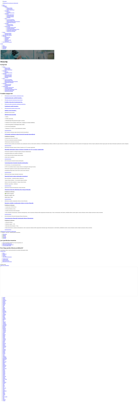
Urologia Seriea (7, 26)
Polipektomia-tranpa (10, 15)
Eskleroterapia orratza (10, 12)
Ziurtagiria (6, 39)
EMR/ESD (7, 13)
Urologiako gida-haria (10, 28)
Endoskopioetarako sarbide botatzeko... (13, 97)
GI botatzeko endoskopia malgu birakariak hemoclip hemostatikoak (20, 134)
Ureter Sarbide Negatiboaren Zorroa (13, 29)
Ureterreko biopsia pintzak (11, 27)
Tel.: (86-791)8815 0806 (7, 245)
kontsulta (6, 130)
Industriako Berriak (8, 34)
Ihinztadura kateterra (10, 16)
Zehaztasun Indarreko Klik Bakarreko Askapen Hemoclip (18, 189)
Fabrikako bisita (7, 37)
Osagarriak (6, 23)
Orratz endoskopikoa (10, 14)
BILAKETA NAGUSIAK (7, 261)
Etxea (4, 45)
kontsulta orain (2, 251)
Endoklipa (8, 17)
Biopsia (6, 6)
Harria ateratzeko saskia (11, 20)
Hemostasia (7, 10)
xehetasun (9, 130)
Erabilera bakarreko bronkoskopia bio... (14, 102)
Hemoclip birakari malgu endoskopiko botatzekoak (16, 176)
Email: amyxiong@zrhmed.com (8, 244)
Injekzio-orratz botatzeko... (11, 110)
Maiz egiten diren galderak (7, 35)
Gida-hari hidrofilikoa (10, 19)
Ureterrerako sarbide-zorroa (11, 30)
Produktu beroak (5, 258)
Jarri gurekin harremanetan (7, 256)
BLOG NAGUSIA (6, 260)
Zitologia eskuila (10, 8)
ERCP (6, 18)
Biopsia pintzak (9, 7)
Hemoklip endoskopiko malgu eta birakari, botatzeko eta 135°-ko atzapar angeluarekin (24, 149)
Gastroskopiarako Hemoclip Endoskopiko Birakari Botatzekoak (19, 218)
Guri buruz (4, 36)
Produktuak (5, 46)
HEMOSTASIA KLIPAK (10, 114)
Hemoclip (8, 11)
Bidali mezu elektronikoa (4, 265)
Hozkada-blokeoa (10, 24)
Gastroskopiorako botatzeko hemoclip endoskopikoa (16, 162)
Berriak (4, 32)
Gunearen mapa (5, 259)
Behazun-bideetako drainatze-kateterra (13, 21)
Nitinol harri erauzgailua (11, 31)
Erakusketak (7, 38)
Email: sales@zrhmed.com (7, 243)
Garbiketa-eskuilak (10, 25)
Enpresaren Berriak (8, 33)
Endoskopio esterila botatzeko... (12, 106)
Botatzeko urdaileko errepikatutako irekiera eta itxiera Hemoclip (19, 203)
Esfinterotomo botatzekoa (11, 22)
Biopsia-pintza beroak (10, 9)
